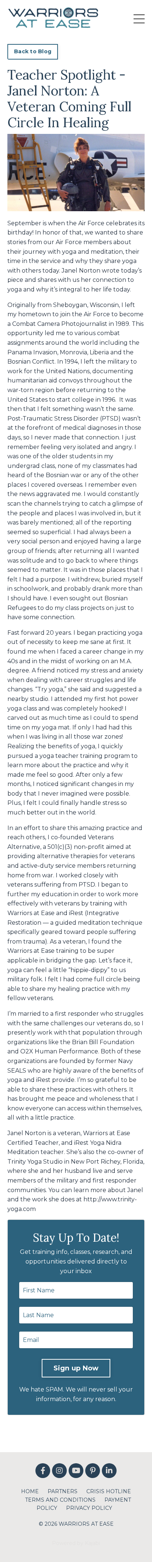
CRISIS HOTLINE (108, 1491)
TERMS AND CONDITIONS (60, 1500)
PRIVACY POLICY (89, 1508)
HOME (30, 1491)
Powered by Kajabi (76, 1543)
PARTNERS (62, 1491)
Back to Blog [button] (32, 51)
